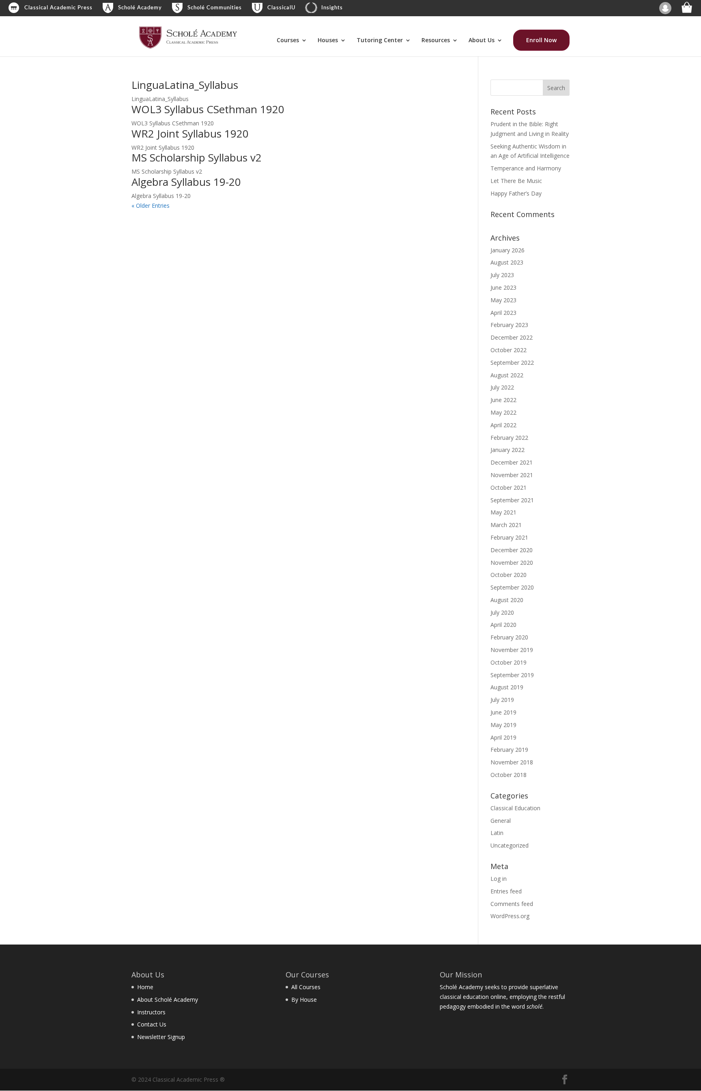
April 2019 (503, 737)
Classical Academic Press (58, 8)
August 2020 (506, 600)
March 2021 (506, 525)
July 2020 (502, 612)
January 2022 (507, 450)
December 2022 (511, 337)
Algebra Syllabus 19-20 (186, 181)
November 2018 (511, 762)
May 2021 (503, 512)
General (500, 820)
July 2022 (502, 387)
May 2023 (503, 300)
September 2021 (512, 500)
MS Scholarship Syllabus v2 (196, 157)
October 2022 (508, 350)
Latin (496, 833)
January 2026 (507, 250)
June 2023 (503, 287)
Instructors (151, 1012)
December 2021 (511, 462)
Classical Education (515, 808)
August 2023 (506, 262)
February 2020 (509, 637)
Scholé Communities (214, 8)
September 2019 (512, 675)
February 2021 (509, 537)
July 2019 (502, 700)
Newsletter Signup (161, 1037)
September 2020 (512, 587)
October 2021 (508, 487)
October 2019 (508, 662)
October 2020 (508, 575)
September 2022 (512, 362)
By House (304, 999)
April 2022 (503, 425)
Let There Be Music (516, 181)
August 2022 (506, 375)
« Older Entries (150, 205)
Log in (498, 878)
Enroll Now (541, 40)
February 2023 (509, 325)
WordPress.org (509, 916)
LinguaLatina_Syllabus (184, 84)
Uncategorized (509, 845)
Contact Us (151, 1024)
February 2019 (509, 749)
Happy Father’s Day (516, 193)
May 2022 (503, 412)
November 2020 (511, 562)
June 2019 (503, 712)
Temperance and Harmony (525, 168)
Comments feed (511, 904)
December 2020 (511, 550)
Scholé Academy (140, 8)
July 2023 (502, 275)
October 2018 (508, 775)
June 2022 (503, 400)
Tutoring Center (380, 40)
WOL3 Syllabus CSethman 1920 (207, 109)
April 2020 (503, 624)
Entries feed (506, 891)
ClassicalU (281, 8)
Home (145, 987)
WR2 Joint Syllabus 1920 (190, 133)
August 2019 (506, 687)
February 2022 (509, 437)
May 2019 (503, 725)
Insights (332, 8)
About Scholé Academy (167, 999)
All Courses (305, 987)
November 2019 (511, 650)
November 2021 (511, 475)
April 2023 (503, 312)
